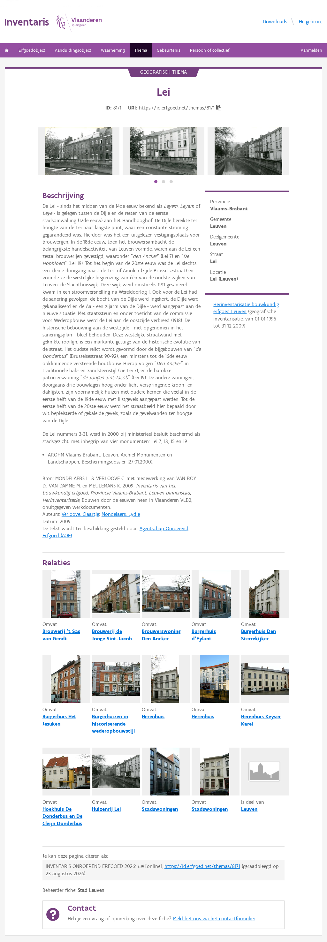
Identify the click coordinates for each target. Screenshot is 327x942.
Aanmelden (311, 50)
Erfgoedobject (32, 50)
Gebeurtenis (168, 50)
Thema (140, 50)
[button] (156, 181)
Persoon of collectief (209, 50)
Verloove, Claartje (80, 514)
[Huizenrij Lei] (78, 151)
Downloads (275, 21)
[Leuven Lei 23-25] (163, 151)
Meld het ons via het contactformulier (214, 919)
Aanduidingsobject (73, 50)
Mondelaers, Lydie (121, 514)
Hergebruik (310, 21)
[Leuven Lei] (248, 151)
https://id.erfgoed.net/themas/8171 (202, 866)
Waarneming (113, 50)
